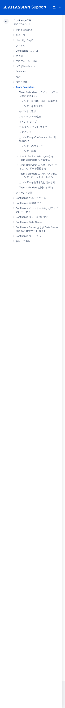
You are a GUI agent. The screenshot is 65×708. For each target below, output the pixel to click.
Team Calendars (25, 87)
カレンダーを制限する (31, 106)
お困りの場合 (23, 241)
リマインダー (26, 132)
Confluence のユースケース (31, 197)
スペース (20, 35)
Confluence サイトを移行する (32, 216)
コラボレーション (25, 66)
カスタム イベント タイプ (33, 126)
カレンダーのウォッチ (31, 145)
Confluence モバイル (27, 50)
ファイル (20, 45)
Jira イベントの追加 (30, 116)
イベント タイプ (28, 121)
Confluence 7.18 (23, 20)
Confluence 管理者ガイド (30, 203)
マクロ (19, 55)
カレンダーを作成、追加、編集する (38, 100)
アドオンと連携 (24, 192)
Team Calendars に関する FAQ (36, 187)
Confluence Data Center (29, 222)
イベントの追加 (27, 111)
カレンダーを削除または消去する (37, 182)
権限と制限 (22, 81)
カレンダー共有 (27, 151)
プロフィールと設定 (26, 61)
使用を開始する (24, 29)
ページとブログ (24, 40)
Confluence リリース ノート (31, 235)
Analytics (21, 71)
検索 (54, 7)
